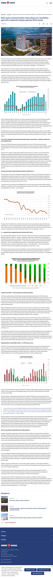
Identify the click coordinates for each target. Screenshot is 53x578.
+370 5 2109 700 (7, 559)
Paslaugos (3, 535)
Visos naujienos (10, 522)
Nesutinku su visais (44, 569)
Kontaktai (3, 539)
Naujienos (9, 14)
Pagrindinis (3, 14)
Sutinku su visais (30, 569)
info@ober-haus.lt (7, 562)
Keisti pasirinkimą (37, 573)
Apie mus (3, 531)
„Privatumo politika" (10, 575)
